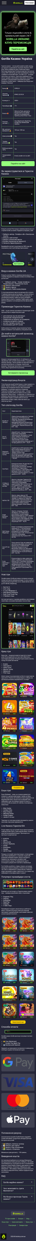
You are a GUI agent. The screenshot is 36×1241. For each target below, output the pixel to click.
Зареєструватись (18, 263)
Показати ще (18, 788)
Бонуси (20, 1218)
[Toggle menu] (4, 2)
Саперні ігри (23, 1225)
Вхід (27, 1218)
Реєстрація (29, 3)
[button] (32, 259)
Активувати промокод (18, 373)
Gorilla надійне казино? (13, 1182)
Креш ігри (29, 1222)
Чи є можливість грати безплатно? (13, 1189)
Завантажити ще (18, 1022)
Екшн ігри (5, 1222)
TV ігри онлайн (10, 1218)
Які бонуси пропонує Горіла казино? (15, 1198)
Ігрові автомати (17, 1222)
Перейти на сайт (18, 49)
